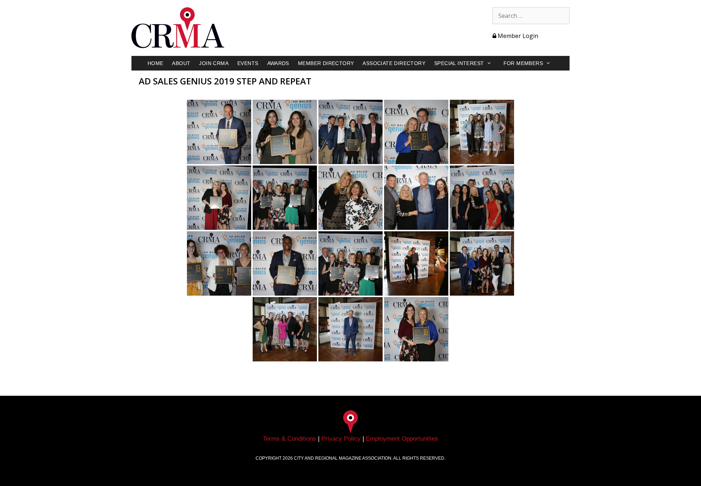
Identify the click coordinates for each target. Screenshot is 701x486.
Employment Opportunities (402, 438)
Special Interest (459, 63)
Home (156, 63)
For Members (523, 63)
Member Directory (326, 63)
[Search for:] (531, 16)
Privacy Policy (341, 438)
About (181, 63)
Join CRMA (214, 63)
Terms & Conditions (289, 438)
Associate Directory (394, 63)
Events (247, 63)
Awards (278, 63)
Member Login (517, 36)
